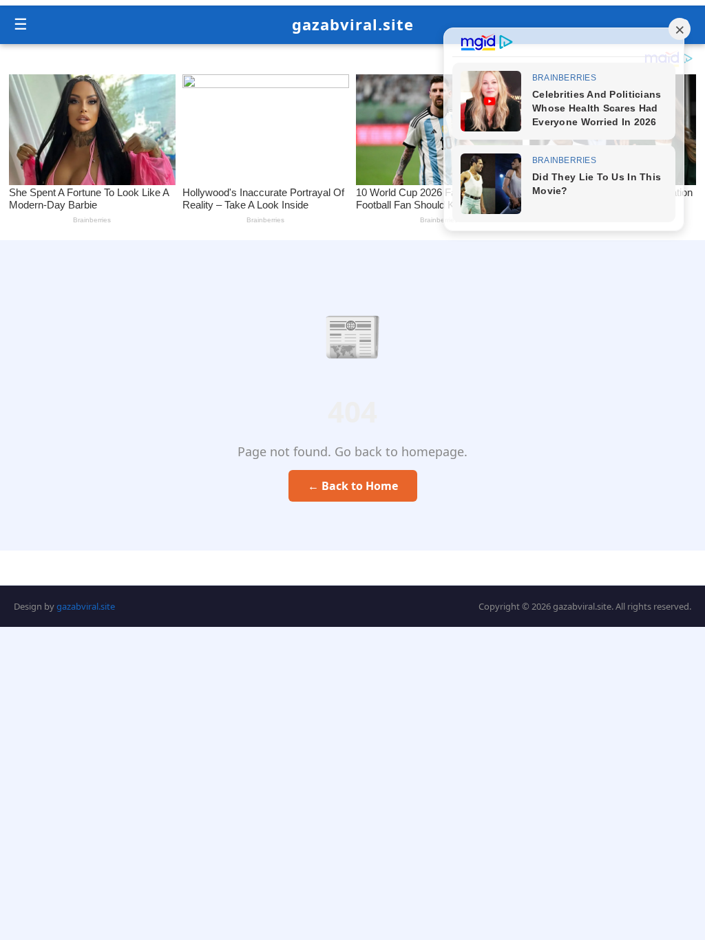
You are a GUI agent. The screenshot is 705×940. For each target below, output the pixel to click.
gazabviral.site (353, 24)
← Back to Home (353, 485)
